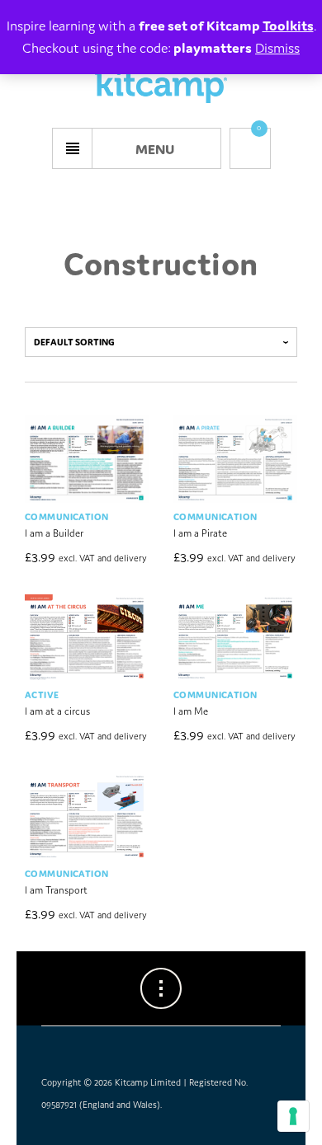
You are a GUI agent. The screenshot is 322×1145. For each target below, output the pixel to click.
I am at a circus (57, 711)
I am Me (190, 711)
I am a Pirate (200, 533)
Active (42, 695)
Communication (66, 517)
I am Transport (56, 890)
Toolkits (288, 25)
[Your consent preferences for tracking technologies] (293, 1116)
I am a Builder (54, 533)
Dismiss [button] (277, 48)
